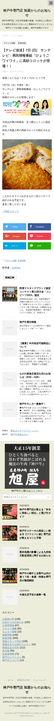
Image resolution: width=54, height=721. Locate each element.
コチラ (34, 490)
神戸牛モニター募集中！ (33, 404)
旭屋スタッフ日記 (11, 641)
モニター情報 (9, 631)
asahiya (16, 267)
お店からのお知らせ (13, 622)
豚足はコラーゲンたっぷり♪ (24, 430)
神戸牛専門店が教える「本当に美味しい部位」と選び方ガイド (35, 513)
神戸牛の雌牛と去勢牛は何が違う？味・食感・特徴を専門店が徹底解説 (35, 577)
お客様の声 (8, 619)
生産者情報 (8, 654)
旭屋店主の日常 (10, 647)
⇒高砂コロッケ (10, 211)
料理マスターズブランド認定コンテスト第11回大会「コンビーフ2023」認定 (35, 292)
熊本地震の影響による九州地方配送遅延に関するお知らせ (35, 554)
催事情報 (7, 635)
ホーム (10, 680)
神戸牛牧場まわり (19, 434)
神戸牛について (10, 660)
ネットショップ (39, 680)
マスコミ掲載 (11, 260)
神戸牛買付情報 (28, 322)
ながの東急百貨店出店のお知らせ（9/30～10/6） (35, 375)
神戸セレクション (11, 657)
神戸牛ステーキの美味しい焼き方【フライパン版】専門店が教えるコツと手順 (35, 534)
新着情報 (22, 260)
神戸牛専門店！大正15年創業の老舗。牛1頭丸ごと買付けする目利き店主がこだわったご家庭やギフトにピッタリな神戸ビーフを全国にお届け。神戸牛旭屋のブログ (27, 702)
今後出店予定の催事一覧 (33, 594)
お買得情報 (8, 625)
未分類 (5, 650)
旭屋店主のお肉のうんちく (16, 644)
